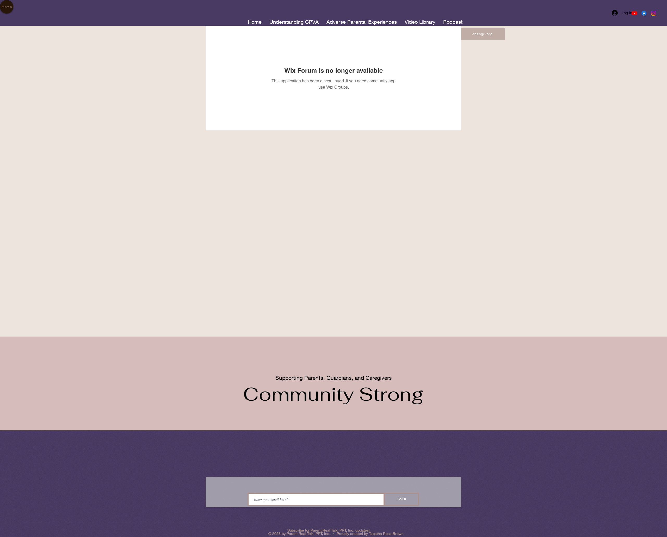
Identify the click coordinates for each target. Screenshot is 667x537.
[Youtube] (634, 13)
